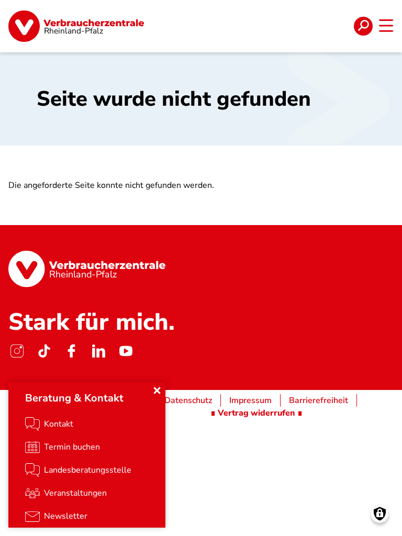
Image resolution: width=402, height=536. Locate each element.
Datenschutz (188, 400)
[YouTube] (125, 351)
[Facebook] (71, 351)
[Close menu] (157, 390)
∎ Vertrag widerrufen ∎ (256, 413)
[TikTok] (44, 351)
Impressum (250, 400)
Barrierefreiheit (318, 400)
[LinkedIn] (98, 351)
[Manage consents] (380, 514)
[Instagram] (16, 351)
